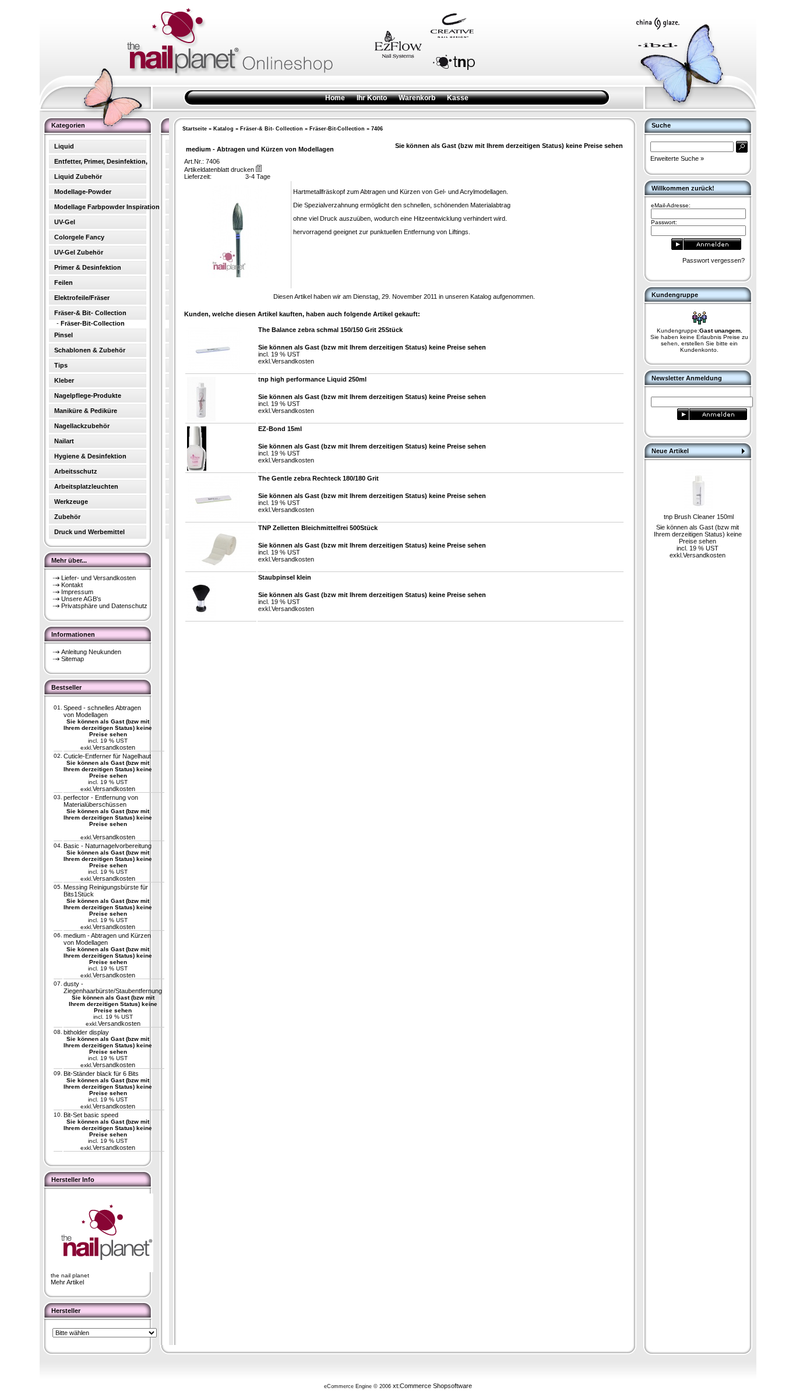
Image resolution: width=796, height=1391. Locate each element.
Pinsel (63, 334)
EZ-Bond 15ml (280, 428)
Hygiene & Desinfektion (90, 456)
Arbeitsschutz (75, 471)
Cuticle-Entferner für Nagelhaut (107, 756)
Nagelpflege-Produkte (87, 395)
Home (335, 98)
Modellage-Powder (82, 191)
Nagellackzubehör (82, 425)
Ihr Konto (372, 98)
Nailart (64, 440)
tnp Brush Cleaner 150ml (699, 516)
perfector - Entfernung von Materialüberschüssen (101, 801)
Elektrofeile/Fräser (82, 297)
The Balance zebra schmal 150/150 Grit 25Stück (330, 329)
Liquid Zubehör (78, 176)
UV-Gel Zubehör (78, 252)
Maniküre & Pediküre (85, 410)
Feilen (63, 282)
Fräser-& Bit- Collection (271, 129)
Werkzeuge (71, 501)
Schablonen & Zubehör (89, 350)
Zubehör (67, 516)
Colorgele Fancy (79, 237)
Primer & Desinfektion (87, 267)
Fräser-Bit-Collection (337, 129)
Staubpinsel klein (284, 577)
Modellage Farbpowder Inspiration (107, 206)
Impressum (77, 591)
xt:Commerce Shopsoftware (432, 1385)
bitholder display (86, 1032)
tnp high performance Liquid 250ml (312, 379)
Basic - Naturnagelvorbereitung (108, 845)
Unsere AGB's (81, 598)
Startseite (194, 129)
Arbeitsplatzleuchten (86, 486)
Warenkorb (417, 98)
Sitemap (72, 658)
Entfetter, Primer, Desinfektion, (100, 161)
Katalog (223, 129)
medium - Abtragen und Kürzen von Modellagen (107, 939)
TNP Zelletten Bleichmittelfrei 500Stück (318, 527)
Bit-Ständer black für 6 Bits (101, 1073)
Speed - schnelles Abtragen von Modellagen (102, 711)
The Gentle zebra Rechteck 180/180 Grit (318, 478)
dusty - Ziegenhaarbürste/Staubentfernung (113, 987)
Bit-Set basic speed (91, 1114)
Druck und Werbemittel (89, 531)
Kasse (458, 98)
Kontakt (72, 584)
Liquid (64, 146)
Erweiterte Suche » (677, 158)
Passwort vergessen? (713, 260)
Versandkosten (114, 747)
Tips (61, 365)
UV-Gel (64, 221)
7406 (377, 129)
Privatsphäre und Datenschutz (104, 605)
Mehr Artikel (67, 1282)
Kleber (64, 380)
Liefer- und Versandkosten (98, 577)
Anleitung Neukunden (91, 651)
